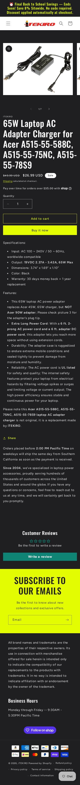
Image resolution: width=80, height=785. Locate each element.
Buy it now (40, 230)
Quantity (8, 195)
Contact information (42, 775)
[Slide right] (49, 108)
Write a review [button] (40, 557)
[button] (8, 23)
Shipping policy (64, 769)
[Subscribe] (67, 620)
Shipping (8, 181)
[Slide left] (30, 108)
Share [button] (12, 438)
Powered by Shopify (40, 763)
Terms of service (41, 769)
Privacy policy (19, 769)
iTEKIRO (23, 763)
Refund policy (64, 763)
